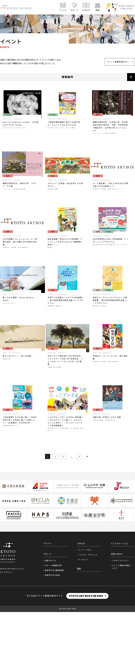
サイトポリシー (6, 572)
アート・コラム (84, 550)
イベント (63, 10)
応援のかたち (50, 560)
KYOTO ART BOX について (12, 569)
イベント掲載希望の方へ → (120, 62)
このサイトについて (120, 560)
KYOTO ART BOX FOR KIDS (86, 596)
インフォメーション (119, 543)
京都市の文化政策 (52, 575)
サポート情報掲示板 (53, 565)
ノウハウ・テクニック (87, 555)
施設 (98, 10)
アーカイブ (83, 559)
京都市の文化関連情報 (54, 570)
